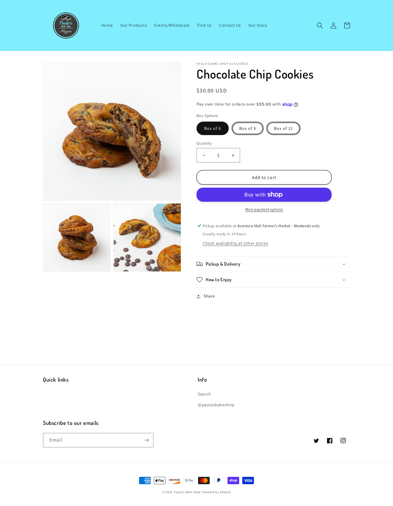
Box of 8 (247, 128)
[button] (320, 25)
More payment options (264, 209)
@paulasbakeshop (216, 404)
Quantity (204, 143)
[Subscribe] (146, 440)
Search (204, 394)
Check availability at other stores (235, 243)
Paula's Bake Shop (187, 492)
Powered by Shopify (216, 492)
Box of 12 (283, 128)
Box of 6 (212, 128)
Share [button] (209, 296)
